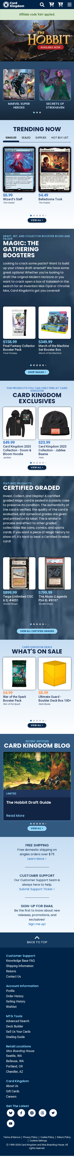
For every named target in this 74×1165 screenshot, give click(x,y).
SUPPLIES (40, 137)
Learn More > (37, 859)
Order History (15, 996)
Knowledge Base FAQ (20, 960)
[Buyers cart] (51, 4)
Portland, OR (14, 1066)
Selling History (15, 1001)
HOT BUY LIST (59, 137)
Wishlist (11, 1007)
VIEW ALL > (37, 220)
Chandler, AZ (14, 1071)
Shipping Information (19, 966)
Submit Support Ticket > (37, 889)
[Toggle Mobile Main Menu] (69, 4)
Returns (11, 971)
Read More (15, 816)
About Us (12, 1086)
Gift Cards (12, 1091)
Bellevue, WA (15, 1061)
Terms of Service (12, 1137)
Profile (10, 991)
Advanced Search (17, 1021)
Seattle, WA (14, 1056)
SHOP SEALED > (37, 372)
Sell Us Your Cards (18, 1031)
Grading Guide (15, 1037)
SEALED (26, 137)
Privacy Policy (30, 1137)
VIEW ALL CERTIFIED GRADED (37, 631)
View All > (37, 725)
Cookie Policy (47, 1137)
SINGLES (11, 137)
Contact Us (13, 976)
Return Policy (64, 1137)
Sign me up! (37, 924)
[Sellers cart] (60, 4)
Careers (11, 1096)
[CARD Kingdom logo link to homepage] (12, 4)
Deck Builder (14, 1026)
